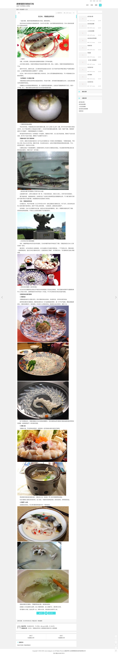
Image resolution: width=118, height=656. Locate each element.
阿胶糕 (89, 52)
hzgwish (44, 626)
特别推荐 (22, 9)
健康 (96, 5)
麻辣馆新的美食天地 (25, 4)
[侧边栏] (73, 13)
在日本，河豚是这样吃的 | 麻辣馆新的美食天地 (40, 628)
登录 (100, 1)
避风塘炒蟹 (90, 16)
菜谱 (94, 1)
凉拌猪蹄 (89, 74)
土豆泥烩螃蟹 (90, 31)
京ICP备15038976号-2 (59, 653)
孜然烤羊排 (90, 67)
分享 (51, 613)
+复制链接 (54, 628)
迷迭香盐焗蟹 (90, 23)
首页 (91, 1)
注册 (97, 1)
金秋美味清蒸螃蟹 (91, 38)
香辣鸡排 (89, 45)
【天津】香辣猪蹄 (91, 60)
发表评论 (59, 13)
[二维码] (116, 650)
